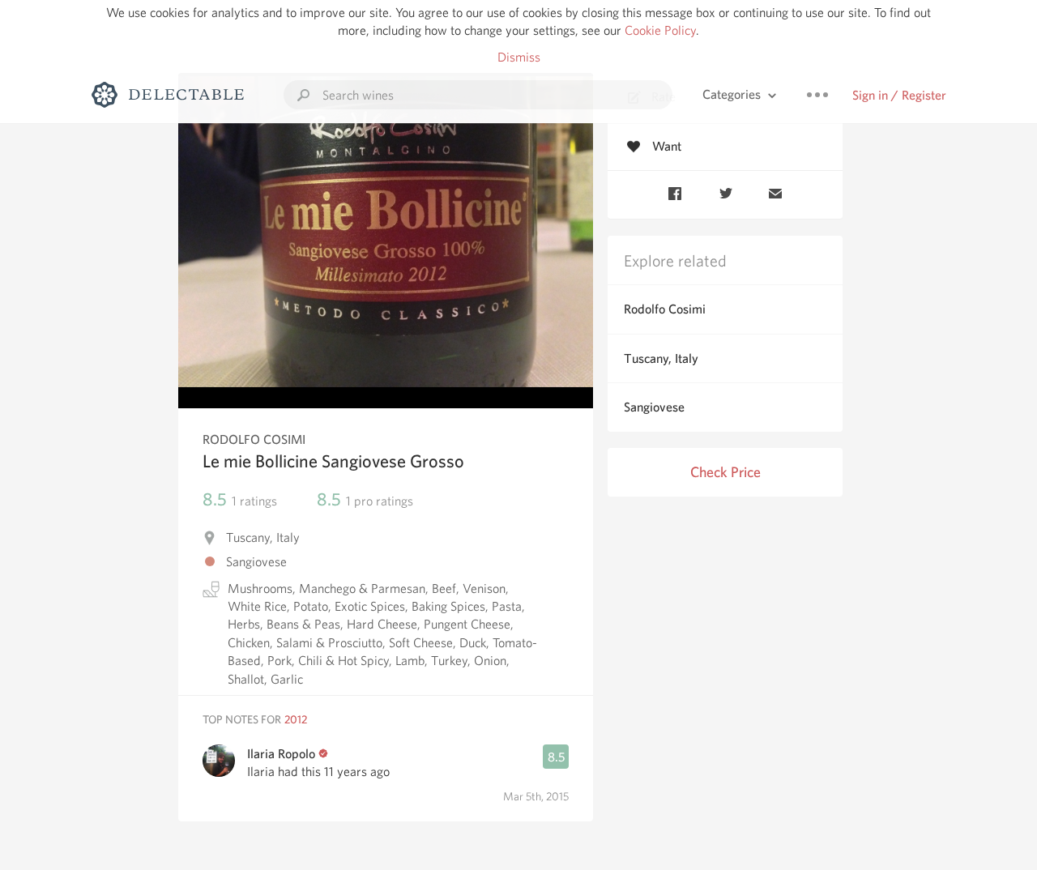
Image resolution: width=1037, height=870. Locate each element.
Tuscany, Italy (661, 358)
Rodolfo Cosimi (665, 309)
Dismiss (518, 57)
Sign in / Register (899, 95)
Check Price (725, 471)
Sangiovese (654, 407)
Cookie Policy (660, 30)
